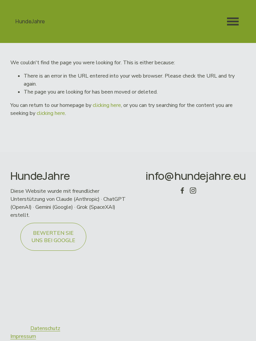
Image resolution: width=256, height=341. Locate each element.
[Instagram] (193, 190)
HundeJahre (30, 21)
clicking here (107, 105)
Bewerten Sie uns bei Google (53, 236)
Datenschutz (45, 328)
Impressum (23, 336)
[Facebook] (182, 190)
